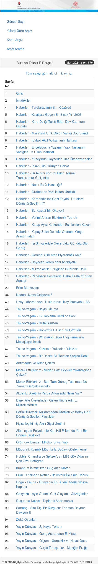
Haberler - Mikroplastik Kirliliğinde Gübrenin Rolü (51, 269)
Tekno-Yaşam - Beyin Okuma (37, 308)
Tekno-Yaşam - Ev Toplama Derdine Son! (46, 316)
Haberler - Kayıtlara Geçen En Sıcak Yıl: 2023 (49, 114)
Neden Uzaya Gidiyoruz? (34, 294)
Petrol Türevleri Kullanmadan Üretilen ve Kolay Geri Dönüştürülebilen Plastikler (53, 414)
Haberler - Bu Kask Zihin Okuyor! (40, 210)
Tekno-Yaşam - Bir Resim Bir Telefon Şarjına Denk (52, 355)
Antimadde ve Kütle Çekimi (35, 363)
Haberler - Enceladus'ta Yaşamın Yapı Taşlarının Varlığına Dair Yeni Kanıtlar (50, 149)
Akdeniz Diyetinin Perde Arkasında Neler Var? (49, 393)
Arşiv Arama (15, 48)
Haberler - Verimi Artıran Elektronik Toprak (46, 217)
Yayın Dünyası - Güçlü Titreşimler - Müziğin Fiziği (51, 547)
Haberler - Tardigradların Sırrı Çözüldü (43, 107)
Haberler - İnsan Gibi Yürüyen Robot (42, 166)
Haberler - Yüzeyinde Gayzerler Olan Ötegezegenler (54, 159)
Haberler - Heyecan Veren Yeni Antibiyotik (46, 262)
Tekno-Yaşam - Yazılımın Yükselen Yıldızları (47, 348)
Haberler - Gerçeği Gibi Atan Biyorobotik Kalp (48, 254)
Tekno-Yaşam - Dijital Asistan (37, 323)
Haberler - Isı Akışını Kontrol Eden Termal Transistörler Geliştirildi (45, 175)
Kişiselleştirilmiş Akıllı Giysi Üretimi (40, 423)
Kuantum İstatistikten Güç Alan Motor (43, 468)
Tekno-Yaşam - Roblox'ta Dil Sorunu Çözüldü (48, 330)
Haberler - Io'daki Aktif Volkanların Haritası (46, 140)
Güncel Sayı (15, 21)
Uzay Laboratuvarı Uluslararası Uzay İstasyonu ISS (53, 301)
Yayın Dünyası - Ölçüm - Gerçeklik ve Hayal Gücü (51, 540)
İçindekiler (23, 100)
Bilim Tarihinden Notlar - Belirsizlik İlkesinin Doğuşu (53, 475)
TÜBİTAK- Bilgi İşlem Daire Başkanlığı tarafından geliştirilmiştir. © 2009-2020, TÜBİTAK (47, 562)
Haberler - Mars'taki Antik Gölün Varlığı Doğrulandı (52, 133)
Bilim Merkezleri (27, 287)
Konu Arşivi (15, 39)
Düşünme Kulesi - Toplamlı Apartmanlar (44, 500)
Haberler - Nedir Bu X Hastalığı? (39, 184)
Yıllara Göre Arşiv (19, 30)
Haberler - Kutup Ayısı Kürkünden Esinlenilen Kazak (53, 224)
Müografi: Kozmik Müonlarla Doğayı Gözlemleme (51, 449)
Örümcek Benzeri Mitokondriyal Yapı (42, 442)
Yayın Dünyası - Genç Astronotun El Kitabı (46, 533)
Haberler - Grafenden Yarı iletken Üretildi (45, 191)
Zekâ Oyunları (26, 519)
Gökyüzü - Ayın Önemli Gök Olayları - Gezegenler (52, 493)
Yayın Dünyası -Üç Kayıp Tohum (39, 526)
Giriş (19, 93)
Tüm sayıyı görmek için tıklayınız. (49, 73)
